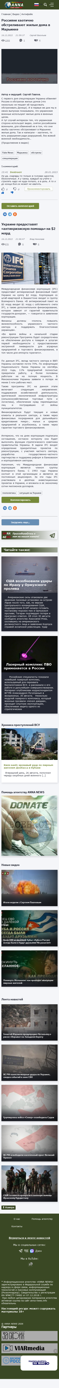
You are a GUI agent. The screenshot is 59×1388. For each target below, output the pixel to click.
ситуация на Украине (30, 492)
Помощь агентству (42, 1219)
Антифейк (27, 14)
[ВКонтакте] (5, 214)
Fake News (7, 152)
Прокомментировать (38, 189)
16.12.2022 (13, 35)
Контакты (16, 1226)
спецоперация (10, 158)
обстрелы (36, 152)
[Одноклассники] (15, 214)
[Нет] (12, 192)
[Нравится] (2, 192)
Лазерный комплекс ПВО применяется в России (28, 666)
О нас (17, 1219)
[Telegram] (10, 214)
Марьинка (22, 152)
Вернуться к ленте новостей (29, 1237)
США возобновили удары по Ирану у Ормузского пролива (28, 584)
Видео (16, 14)
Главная (6, 14)
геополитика (9, 492)
